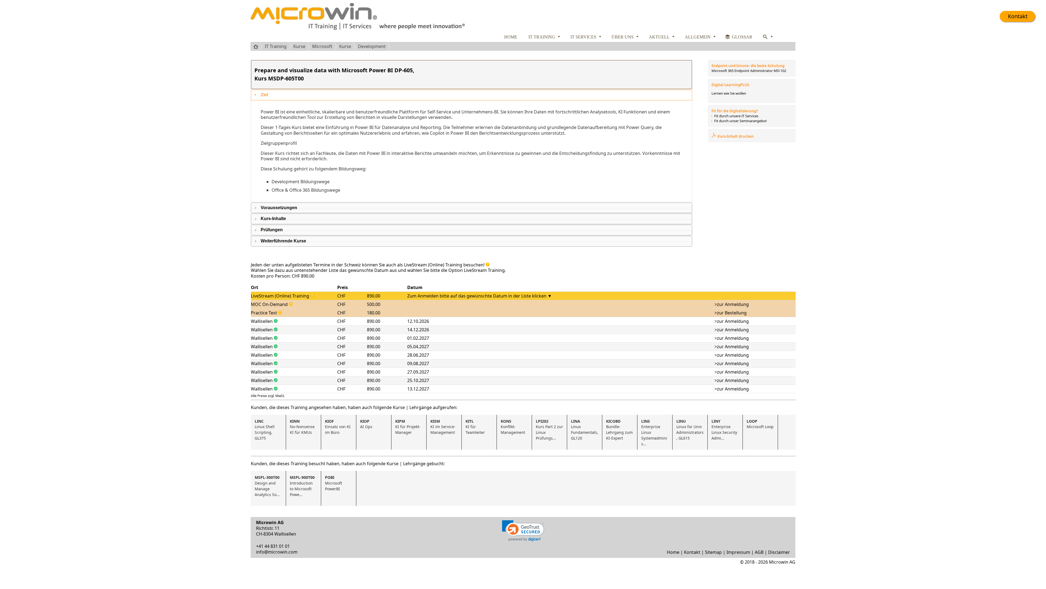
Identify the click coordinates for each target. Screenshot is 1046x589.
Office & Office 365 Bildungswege (306, 190)
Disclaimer (779, 552)
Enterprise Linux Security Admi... (724, 430)
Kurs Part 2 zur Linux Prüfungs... (550, 430)
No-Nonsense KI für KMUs (303, 427)
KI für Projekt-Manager (408, 427)
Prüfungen (272, 229)
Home (673, 552)
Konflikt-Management (513, 427)
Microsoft (322, 46)
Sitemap (713, 552)
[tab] (471, 95)
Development (372, 46)
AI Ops (366, 424)
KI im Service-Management (442, 427)
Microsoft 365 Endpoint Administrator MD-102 (748, 70)
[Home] (258, 46)
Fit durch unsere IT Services (736, 115)
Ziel (264, 94)
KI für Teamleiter (475, 427)
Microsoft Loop (760, 424)
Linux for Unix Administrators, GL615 (690, 430)
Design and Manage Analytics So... (267, 486)
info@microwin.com (276, 552)
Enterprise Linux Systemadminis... (654, 432)
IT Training (276, 46)
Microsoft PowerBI (334, 483)
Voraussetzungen (279, 207)
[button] (523, 531)
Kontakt (1017, 16)
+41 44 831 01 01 (273, 546)
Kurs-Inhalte (273, 218)
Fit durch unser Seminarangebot (740, 120)
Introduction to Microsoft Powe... (302, 486)
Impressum (738, 552)
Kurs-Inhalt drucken (735, 136)
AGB (759, 552)
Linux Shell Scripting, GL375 (265, 430)
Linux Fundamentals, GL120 (585, 430)
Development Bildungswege (301, 182)
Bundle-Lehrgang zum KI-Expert (620, 430)
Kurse (299, 46)
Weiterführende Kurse (283, 241)
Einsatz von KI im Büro (338, 427)
